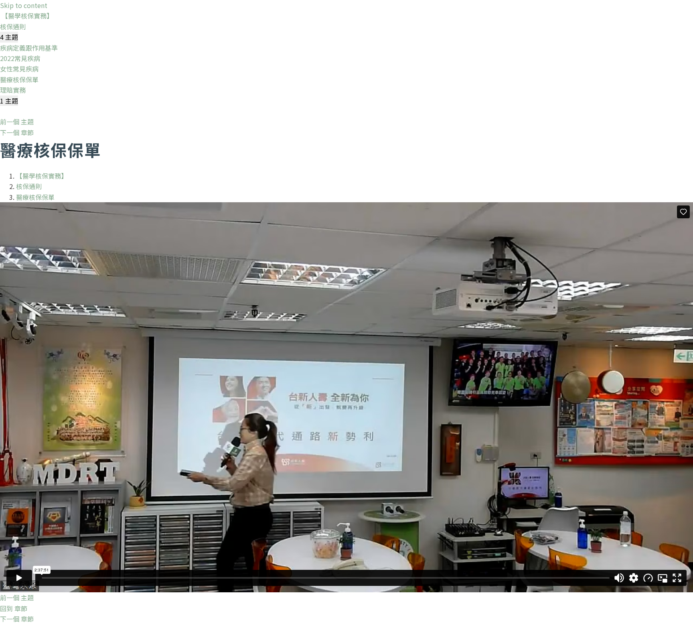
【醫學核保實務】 (27, 15)
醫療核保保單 (35, 197)
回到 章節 (13, 608)
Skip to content (23, 5)
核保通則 (29, 186)
